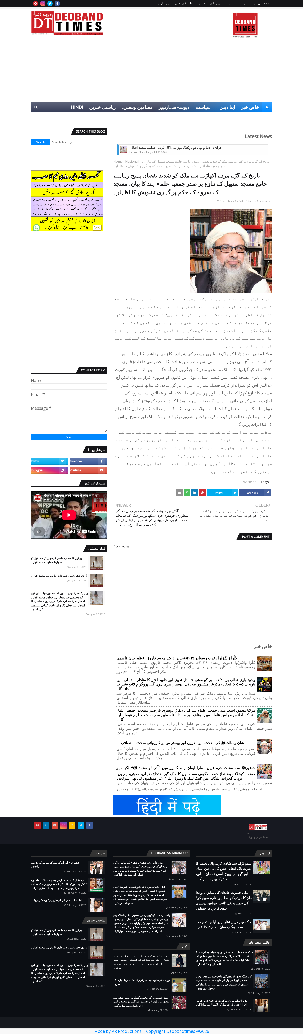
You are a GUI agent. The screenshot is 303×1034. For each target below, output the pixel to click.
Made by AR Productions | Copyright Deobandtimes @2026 (151, 1031)
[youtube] (88, 470)
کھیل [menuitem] (225, 117)
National (132, 161)
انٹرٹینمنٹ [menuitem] (205, 117)
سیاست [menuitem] (203, 107)
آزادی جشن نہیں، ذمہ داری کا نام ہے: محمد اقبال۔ (59, 575)
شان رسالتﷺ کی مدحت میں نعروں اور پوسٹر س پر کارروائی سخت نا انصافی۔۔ (180, 743)
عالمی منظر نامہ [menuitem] (253, 117)
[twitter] (50, 3)
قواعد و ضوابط (197, 3)
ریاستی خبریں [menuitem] (102, 107)
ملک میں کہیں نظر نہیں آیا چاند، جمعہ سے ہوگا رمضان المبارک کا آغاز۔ (224, 924)
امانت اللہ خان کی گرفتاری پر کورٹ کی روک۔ (56, 900)
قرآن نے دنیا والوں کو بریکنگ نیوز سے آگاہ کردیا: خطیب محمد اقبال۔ (175, 148)
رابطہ (252, 3)
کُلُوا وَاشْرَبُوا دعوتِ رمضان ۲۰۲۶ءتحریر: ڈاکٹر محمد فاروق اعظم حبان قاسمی (176, 658)
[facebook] (57, 3)
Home (118, 161)
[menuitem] (267, 107)
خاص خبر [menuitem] (250, 107)
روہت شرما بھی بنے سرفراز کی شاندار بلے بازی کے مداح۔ (141, 982)
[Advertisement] (151, 71)
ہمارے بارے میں (237, 3)
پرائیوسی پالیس (217, 3)
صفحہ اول (263, 3)
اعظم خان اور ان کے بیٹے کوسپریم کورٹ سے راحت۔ (55, 865)
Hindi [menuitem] (77, 107)
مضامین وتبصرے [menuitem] (137, 107)
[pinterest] (35, 3)
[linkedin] (46, 825)
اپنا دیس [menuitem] (227, 107)
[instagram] (42, 3)
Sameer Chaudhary (259, 201)
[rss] (72, 825)
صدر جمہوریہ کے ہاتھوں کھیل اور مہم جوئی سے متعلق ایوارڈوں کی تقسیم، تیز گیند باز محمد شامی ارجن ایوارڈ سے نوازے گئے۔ (141, 1001)
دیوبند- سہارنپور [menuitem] (174, 107)
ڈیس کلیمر (180, 3)
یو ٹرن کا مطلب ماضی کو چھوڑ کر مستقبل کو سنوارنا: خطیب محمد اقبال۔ (56, 560)
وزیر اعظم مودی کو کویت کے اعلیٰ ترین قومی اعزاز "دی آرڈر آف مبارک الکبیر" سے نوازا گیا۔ (221, 1003)
